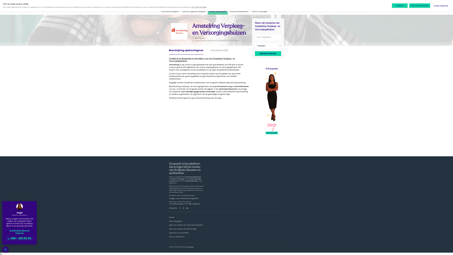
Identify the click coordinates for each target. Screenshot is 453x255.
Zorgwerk (190, 247)
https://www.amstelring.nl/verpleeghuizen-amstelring (217, 40)
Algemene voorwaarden (179, 233)
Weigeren (399, 6)
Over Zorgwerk (175, 221)
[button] (5, 249)
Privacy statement (176, 237)
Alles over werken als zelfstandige (183, 229)
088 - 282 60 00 (194, 204)
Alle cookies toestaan (419, 5)
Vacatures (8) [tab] (219, 50)
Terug (173, 19)
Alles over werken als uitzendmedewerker (186, 225)
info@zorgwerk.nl (178, 204)
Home (171, 217)
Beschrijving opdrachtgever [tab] (186, 50)
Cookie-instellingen (441, 6)
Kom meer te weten (199, 7)
